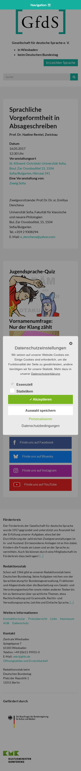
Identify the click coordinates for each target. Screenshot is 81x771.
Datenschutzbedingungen (41, 426)
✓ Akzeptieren (40, 399)
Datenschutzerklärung (45, 373)
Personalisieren (40, 419)
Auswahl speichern (40, 410)
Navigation (39, 5)
